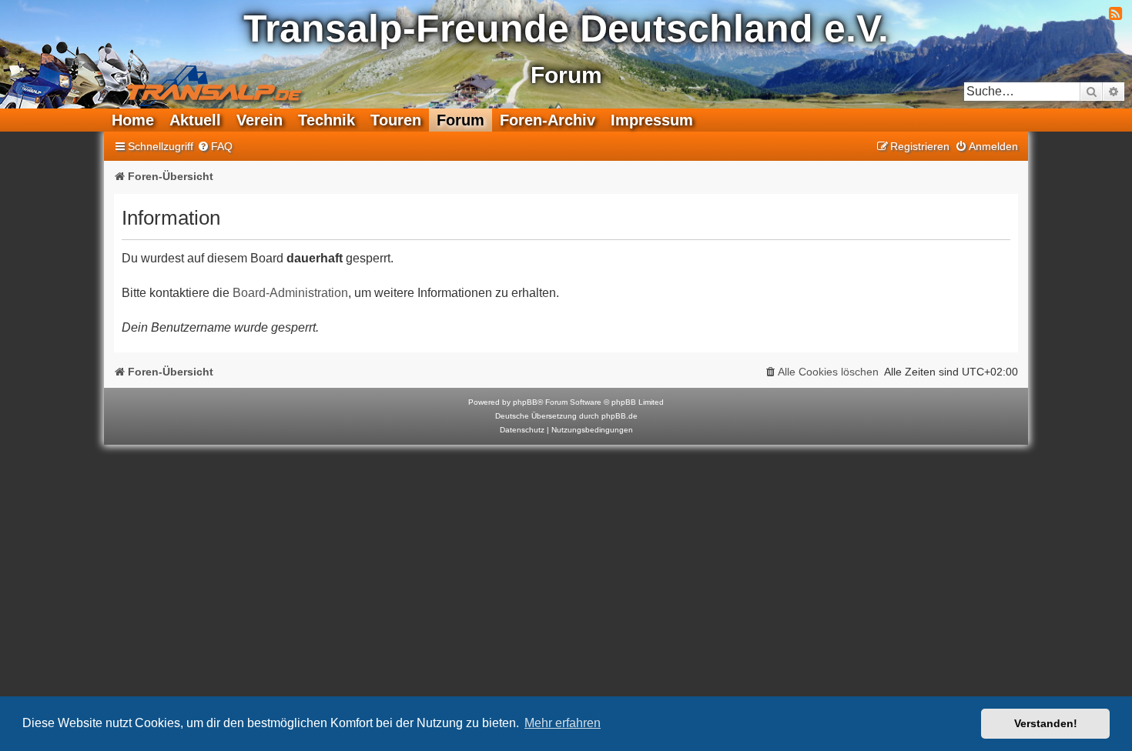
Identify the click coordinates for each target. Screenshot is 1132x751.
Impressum (652, 120)
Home (133, 120)
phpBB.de (619, 416)
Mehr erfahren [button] (562, 722)
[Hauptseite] (159, 73)
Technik (326, 120)
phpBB (525, 402)
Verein (259, 120)
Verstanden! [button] (1045, 723)
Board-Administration (290, 292)
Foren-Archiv (547, 120)
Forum (460, 120)
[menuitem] (215, 147)
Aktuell (195, 120)
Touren (395, 120)
